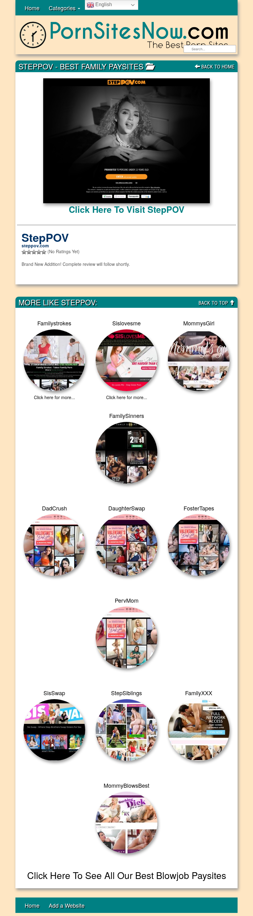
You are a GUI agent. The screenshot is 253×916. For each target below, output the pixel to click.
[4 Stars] (38, 252)
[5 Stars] (43, 252)
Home (32, 8)
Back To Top (213, 303)
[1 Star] (24, 252)
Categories (63, 8)
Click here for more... (54, 397)
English (103, 4)
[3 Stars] (33, 252)
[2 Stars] (29, 252)
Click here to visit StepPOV (127, 209)
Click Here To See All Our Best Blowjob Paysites (126, 875)
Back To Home (217, 67)
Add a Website (67, 905)
